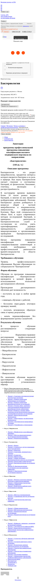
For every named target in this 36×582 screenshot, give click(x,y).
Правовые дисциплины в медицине (17, 73)
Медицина (9, 126)
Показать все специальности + (9, 106)
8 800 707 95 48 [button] (16, 31)
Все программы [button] (19, 39)
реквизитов (26, 26)
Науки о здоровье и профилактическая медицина (17, 63)
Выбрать (3, 21)
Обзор (6, 137)
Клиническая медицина (15, 67)
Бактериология (5, 104)
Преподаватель (8, 140)
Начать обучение (5, 134)
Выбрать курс (5, 11)
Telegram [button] (6, 31)
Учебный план (8, 138)
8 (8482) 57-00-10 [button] (26, 31)
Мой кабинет (18, 580)
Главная (3, 126)
